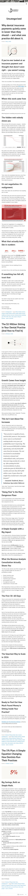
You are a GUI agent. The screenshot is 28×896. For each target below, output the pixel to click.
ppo (2, 316)
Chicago (3, 313)
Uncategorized (9, 311)
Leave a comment (9, 318)
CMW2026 (4, 739)
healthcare (4, 315)
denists (13, 313)
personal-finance (14, 887)
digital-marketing (18, 739)
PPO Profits (21, 86)
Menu (26, 4)
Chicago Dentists (8, 313)
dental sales (12, 739)
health (17, 313)
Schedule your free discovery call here (11, 722)
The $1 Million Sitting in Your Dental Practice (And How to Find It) (13, 327)
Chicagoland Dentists (9, 885)
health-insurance (21, 313)
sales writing (15, 743)
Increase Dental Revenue (11, 741)
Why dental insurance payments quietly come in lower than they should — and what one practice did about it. (14, 32)
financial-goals (8, 887)
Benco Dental (18, 311)
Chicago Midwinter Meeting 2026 (15, 738)
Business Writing (9, 735)
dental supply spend (21, 885)
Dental (14, 735)
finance (3, 887)
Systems (20, 735)
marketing (24, 315)
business (23, 311)
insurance (8, 315)
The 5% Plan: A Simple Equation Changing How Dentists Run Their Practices (13, 755)
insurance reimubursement (16, 315)
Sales (10, 316)
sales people (14, 316)
